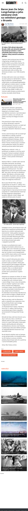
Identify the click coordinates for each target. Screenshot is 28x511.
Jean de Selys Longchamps (9, 354)
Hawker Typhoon (19, 351)
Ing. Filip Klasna (9, 24)
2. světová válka (7, 351)
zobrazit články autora (9, 25)
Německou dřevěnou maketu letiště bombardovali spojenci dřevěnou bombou (19, 100)
